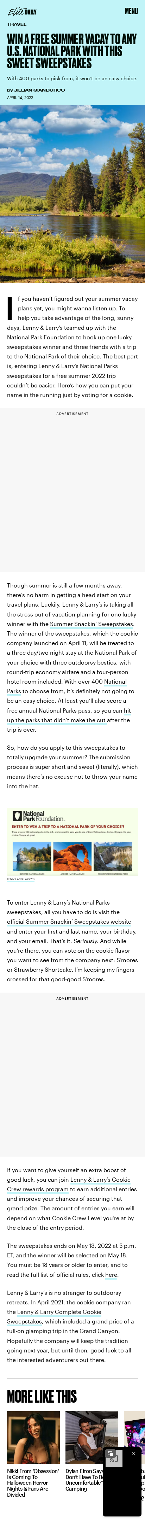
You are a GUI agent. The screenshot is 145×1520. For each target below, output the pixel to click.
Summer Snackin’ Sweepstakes (91, 623)
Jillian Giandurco (39, 90)
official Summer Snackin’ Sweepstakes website (69, 921)
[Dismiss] (133, 1453)
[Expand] (110, 1453)
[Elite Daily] (22, 11)
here (111, 1274)
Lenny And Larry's (20, 879)
